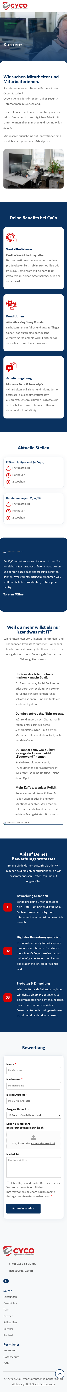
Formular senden (23, 1208)
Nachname (14, 1079)
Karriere (8, 1329)
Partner (8, 1316)
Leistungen (10, 1297)
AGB (6, 1363)
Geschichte (10, 1303)
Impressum (10, 1350)
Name (11, 1064)
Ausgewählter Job (17, 1109)
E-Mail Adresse (17, 1094)
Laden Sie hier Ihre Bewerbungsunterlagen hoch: (25, 1125)
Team (6, 1309)
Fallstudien (10, 1322)
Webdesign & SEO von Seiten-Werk (33, 1384)
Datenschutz (11, 1357)
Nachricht (12, 1154)
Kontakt (8, 1335)
